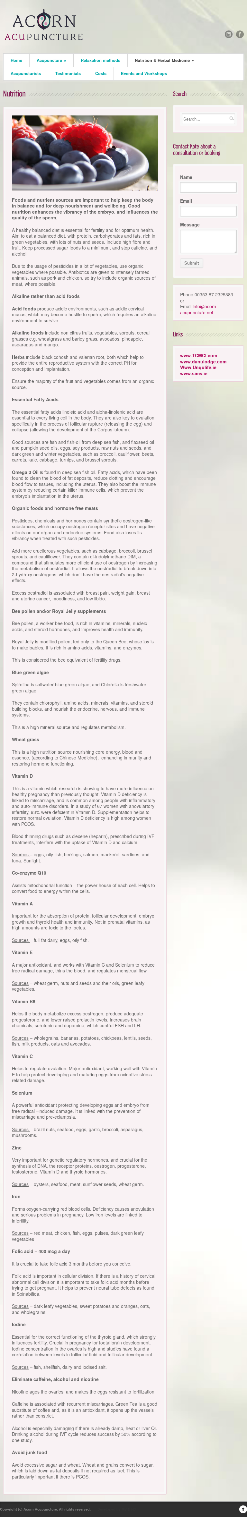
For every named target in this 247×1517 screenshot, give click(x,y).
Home (16, 60)
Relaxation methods (100, 60)
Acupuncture (51, 60)
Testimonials (68, 73)
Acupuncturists (26, 73)
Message (190, 224)
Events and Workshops (144, 73)
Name (186, 177)
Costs (100, 73)
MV (124, 1509)
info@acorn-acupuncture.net (199, 309)
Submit (191, 263)
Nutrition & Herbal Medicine (164, 60)
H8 (133, 1509)
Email (186, 201)
